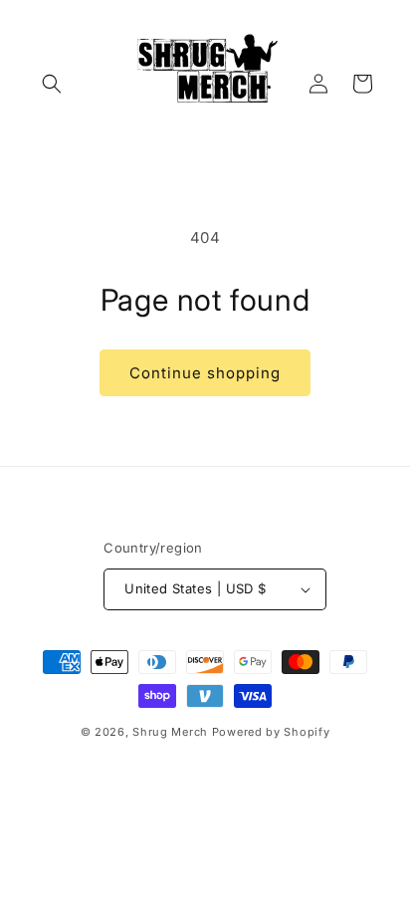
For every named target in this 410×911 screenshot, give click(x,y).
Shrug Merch (170, 732)
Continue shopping (205, 372)
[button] (52, 84)
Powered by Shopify (271, 732)
